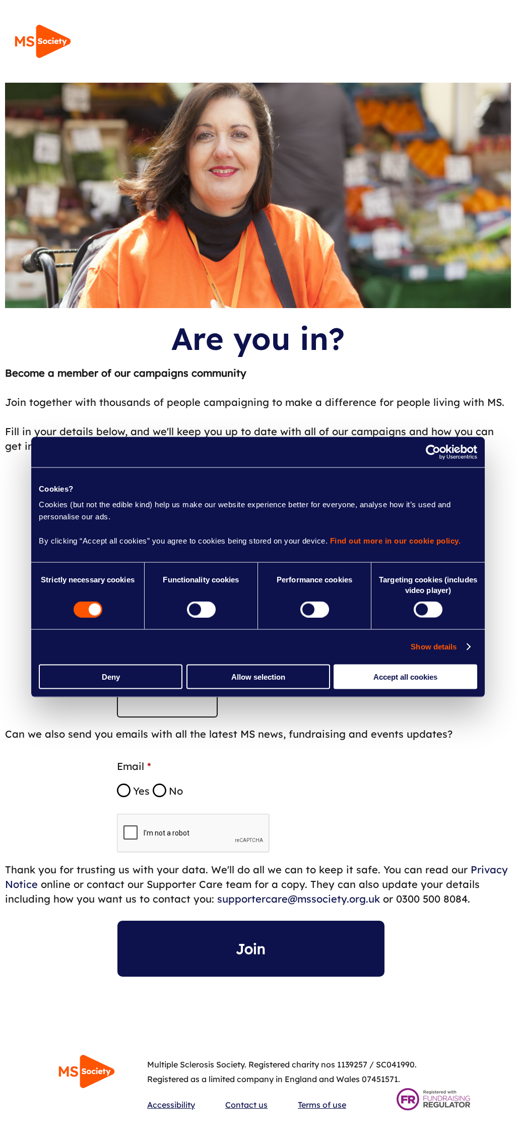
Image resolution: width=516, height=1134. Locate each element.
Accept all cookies (405, 676)
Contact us (246, 1105)
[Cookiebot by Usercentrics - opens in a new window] (433, 451)
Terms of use (322, 1105)
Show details (434, 646)
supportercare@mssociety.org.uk (298, 898)
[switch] (201, 610)
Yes (141, 791)
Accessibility (171, 1105)
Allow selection (258, 676)
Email (130, 766)
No (176, 791)
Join (251, 949)
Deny (111, 676)
